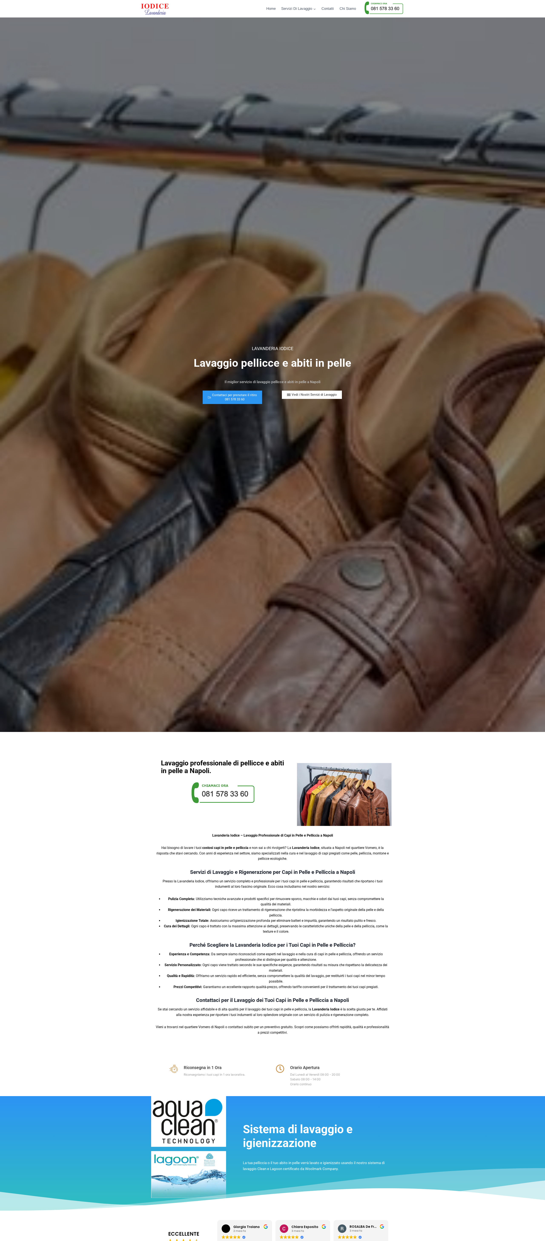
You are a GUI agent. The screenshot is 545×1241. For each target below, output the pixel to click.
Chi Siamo (348, 9)
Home (271, 9)
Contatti (327, 9)
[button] (232, 397)
